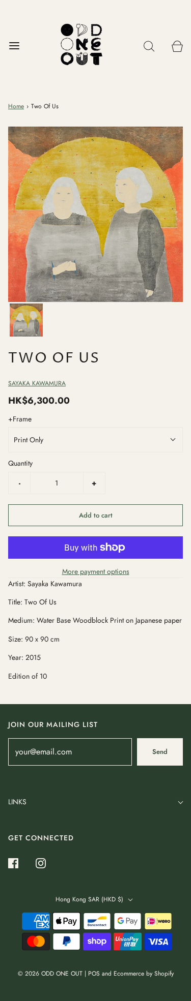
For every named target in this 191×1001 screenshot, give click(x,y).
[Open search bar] (149, 46)
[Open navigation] (14, 46)
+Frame (20, 419)
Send (160, 751)
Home (16, 106)
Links (17, 802)
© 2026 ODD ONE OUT (50, 973)
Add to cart (96, 515)
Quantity (20, 463)
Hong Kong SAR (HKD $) (90, 899)
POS (94, 973)
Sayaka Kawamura (37, 383)
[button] (26, 320)
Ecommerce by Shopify (144, 973)
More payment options (95, 571)
